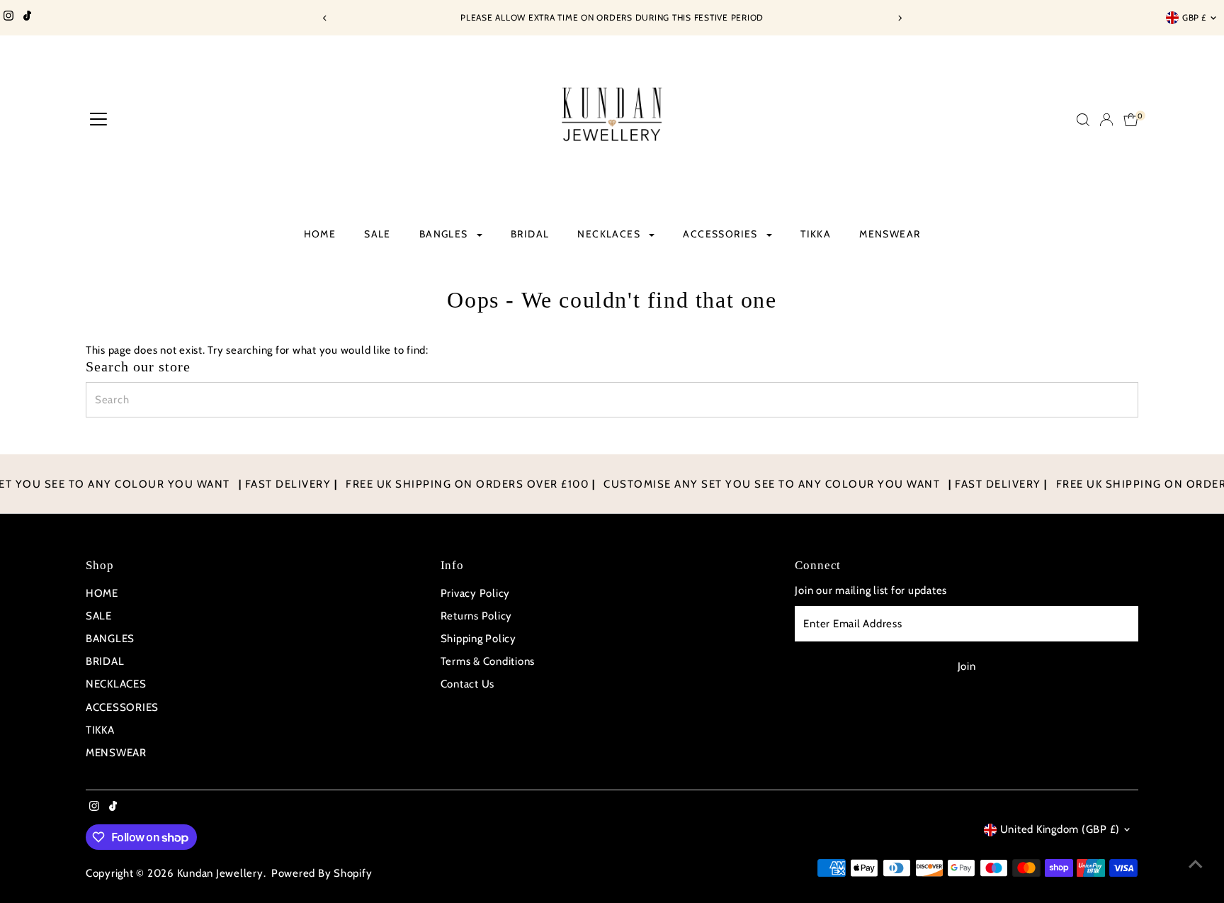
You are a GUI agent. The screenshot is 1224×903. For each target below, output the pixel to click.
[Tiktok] (27, 18)
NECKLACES (610, 234)
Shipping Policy (478, 638)
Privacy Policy (476, 593)
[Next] (899, 18)
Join (967, 666)
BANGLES (445, 234)
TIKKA (815, 234)
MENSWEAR (889, 234)
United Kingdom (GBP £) (1060, 829)
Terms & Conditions (488, 661)
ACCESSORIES (722, 234)
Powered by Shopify (322, 873)
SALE (377, 234)
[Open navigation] (98, 120)
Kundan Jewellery (220, 873)
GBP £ (1194, 17)
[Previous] (325, 18)
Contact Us (468, 684)
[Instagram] (8, 18)
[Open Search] (1083, 119)
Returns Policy (477, 616)
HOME (320, 234)
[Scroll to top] (1196, 864)
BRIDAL (530, 234)
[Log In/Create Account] (1106, 119)
